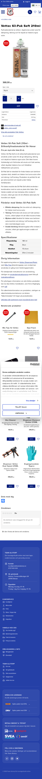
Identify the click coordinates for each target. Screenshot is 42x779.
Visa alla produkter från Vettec (12, 132)
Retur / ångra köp (11, 612)
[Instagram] (12, 758)
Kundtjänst (9, 602)
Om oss (8, 666)
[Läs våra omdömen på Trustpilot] (17, 758)
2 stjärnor (5, 513)
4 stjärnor (9, 513)
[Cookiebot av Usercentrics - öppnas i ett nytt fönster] (30, 364)
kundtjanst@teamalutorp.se (17, 566)
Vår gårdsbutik (10, 670)
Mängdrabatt (9, 652)
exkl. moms (14, 5)
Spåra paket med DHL (19, 704)
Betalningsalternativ (12, 634)
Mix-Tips (8, 265)
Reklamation (9, 616)
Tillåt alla (21, 407)
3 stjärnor (7, 513)
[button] (3, 12)
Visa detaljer (30, 400)
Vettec (33, 120)
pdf (6, 287)
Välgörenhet (9, 677)
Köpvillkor (9, 619)
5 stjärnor (11, 513)
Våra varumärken (11, 673)
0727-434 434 (13, 568)
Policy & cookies (10, 641)
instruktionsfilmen (7, 277)
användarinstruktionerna (19, 274)
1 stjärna (3, 513)
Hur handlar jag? (11, 630)
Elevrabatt (9, 655)
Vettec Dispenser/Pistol (28, 262)
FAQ (7, 609)
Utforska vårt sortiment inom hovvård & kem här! (19, 300)
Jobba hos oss (10, 680)
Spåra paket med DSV (19, 710)
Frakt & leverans (10, 637)
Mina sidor (9, 605)
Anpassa (19, 413)
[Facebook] (7, 758)
